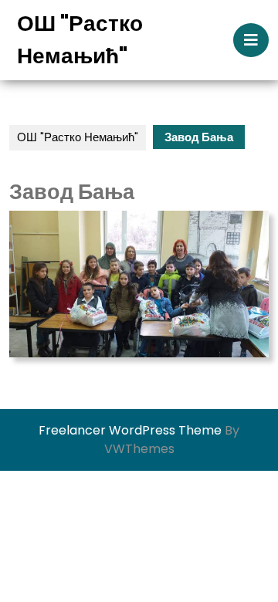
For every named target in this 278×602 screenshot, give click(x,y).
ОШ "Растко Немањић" (77, 137)
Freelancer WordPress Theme (130, 430)
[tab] (251, 40)
